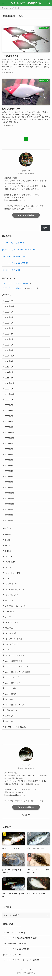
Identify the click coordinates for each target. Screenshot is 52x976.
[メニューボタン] (3, 3)
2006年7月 (9, 520)
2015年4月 (9, 361)
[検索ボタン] (49, 3)
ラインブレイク (12, 644)
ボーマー (9, 617)
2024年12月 (10, 355)
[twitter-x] (22, 814)
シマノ (8, 578)
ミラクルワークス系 (13, 638)
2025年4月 (9, 333)
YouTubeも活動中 (26, 215)
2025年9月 (9, 311)
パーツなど (10, 611)
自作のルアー (11, 721)
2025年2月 (9, 344)
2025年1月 (9, 350)
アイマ (8, 567)
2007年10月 (10, 438)
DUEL (7, 540)
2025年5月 (9, 328)
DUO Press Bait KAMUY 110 (14, 256)
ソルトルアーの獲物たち (26, 3)
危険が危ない (11, 710)
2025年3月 (9, 339)
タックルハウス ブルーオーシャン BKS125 (21, 960)
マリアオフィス (12, 622)
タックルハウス (12, 595)
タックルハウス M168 (11, 270)
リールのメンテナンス (14, 655)
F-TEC (8, 551)
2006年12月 (10, 493)
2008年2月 (9, 421)
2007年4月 (9, 471)
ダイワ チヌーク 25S (11, 283)
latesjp (25, 283)
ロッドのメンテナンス (14, 704)
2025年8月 (9, 317)
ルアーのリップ (12, 677)
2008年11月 (10, 394)
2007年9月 (9, 443)
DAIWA (8, 534)
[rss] (30, 969)
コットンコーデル (12, 573)
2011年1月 (9, 377)
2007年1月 (9, 487)
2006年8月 (9, 515)
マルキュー (10, 627)
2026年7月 (9, 300)
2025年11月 (10, 306)
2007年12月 (10, 432)
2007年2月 (9, 482)
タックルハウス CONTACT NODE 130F (18, 249)
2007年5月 (9, 465)
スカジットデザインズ (14, 589)
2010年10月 (10, 383)
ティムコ (9, 600)
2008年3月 (9, 416)
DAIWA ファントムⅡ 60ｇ (13, 242)
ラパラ (8, 649)
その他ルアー (11, 562)
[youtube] (29, 814)
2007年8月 (9, 449)
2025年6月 (9, 322)
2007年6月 (9, 460)
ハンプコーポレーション (15, 606)
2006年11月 (10, 498)
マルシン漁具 (11, 633)
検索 (45, 227)
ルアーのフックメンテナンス (17, 666)
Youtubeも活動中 (26, 807)
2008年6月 (9, 399)
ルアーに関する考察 (13, 660)
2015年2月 (9, 366)
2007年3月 (9, 476)
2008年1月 (9, 427)
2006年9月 (9, 509)
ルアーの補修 (11, 693)
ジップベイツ (11, 584)
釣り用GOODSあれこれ (15, 726)
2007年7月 (9, 454)
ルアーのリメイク (12, 682)
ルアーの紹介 (11, 688)
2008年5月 (9, 405)
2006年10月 (10, 504)
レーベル (9, 699)
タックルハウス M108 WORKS (15, 263)
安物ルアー (10, 715)
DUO (7, 545)
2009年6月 (9, 388)
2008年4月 (9, 410)
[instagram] (26, 814)
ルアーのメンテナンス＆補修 (17, 671)
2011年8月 (9, 372)
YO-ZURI (9, 556)
